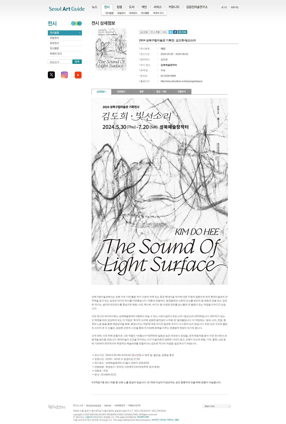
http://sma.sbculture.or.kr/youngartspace (182, 81)
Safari (176, 420)
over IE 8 (155, 420)
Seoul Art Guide (143, 417)
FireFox (170, 420)
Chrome (163, 420)
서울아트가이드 (92, 417)
